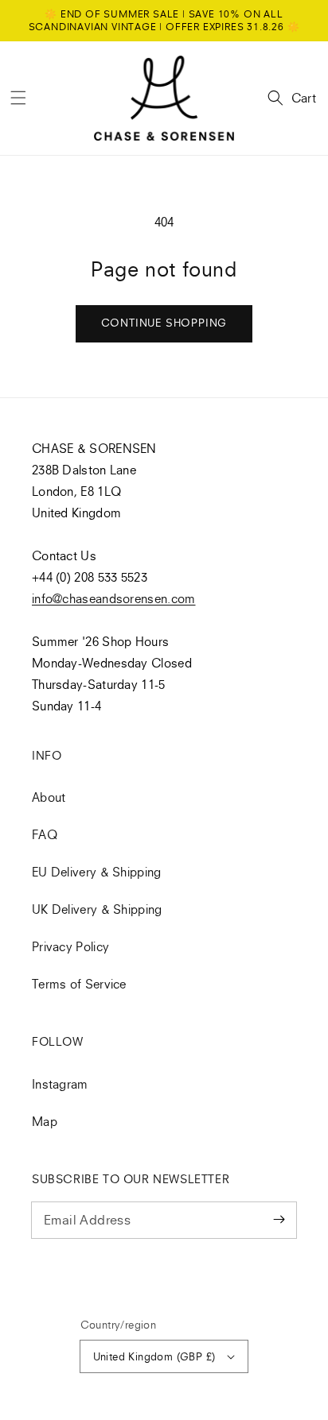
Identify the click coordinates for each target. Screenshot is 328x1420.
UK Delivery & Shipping (97, 909)
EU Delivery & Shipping (97, 872)
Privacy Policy (70, 946)
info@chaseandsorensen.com (114, 598)
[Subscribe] (278, 1219)
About (49, 797)
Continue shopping (164, 322)
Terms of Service (79, 984)
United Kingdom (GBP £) (154, 1356)
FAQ (44, 834)
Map (44, 1121)
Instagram (60, 1084)
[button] (18, 98)
